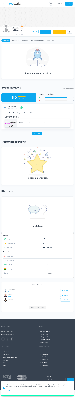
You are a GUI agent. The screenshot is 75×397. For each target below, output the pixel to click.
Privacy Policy (44, 334)
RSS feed (49, 273)
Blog (4, 365)
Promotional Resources (10, 357)
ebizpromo (17, 30)
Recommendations (37, 40)
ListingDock (45, 359)
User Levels (6, 354)
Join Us (49, 376)
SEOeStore (12, 106)
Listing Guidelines (45, 339)
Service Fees (44, 342)
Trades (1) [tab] (15, 40)
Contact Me (46, 32)
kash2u (10, 294)
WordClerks (45, 365)
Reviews (25, 40)
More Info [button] (6, 252)
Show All (37, 133)
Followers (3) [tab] (37, 284)
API (4, 363)
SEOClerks (45, 354)
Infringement (44, 337)
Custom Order (59, 32)
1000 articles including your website (32, 123)
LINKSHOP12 (11, 290)
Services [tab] (6, 40)
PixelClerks (45, 362)
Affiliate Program (8, 352)
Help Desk (10, 331)
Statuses (50, 40)
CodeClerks (45, 357)
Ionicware (43, 352)
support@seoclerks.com (8, 334)
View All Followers (37, 307)
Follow (34, 31)
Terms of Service (45, 331)
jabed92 (10, 299)
